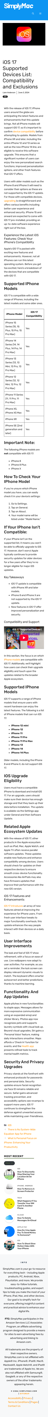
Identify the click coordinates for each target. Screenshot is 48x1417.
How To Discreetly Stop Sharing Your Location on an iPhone (26, 1175)
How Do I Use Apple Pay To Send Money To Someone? (26, 1232)
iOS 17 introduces (13, 905)
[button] (33, 14)
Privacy (27, 1398)
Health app (28, 1046)
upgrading (10, 200)
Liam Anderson (9, 92)
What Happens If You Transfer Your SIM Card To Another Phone (27, 1204)
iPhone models (12, 659)
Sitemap (25, 1394)
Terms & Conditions (18, 1402)
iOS (5, 97)
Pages (34, 1402)
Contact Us (14, 1406)
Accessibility (15, 1398)
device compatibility (24, 131)
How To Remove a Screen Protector (25, 1190)
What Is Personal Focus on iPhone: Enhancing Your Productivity (20, 1142)
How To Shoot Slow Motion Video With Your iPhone (26, 1246)
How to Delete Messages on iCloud (26, 1219)
